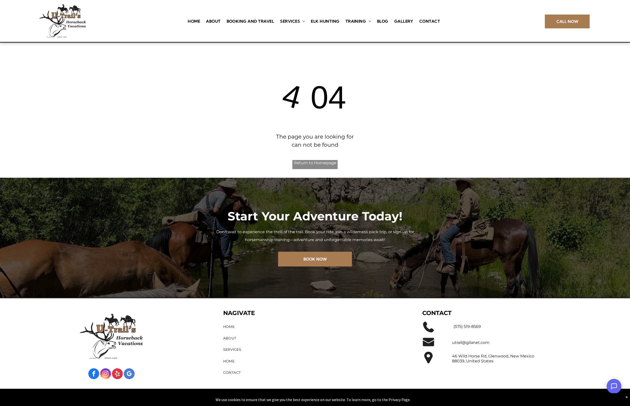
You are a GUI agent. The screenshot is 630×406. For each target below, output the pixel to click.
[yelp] (117, 374)
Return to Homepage (315, 162)
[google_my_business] (129, 374)
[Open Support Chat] (614, 386)
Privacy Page (399, 399)
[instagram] (105, 374)
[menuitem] (194, 21)
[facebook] (93, 374)
